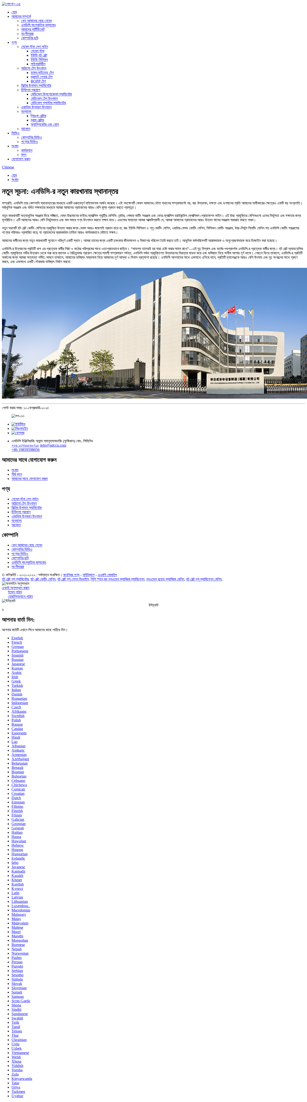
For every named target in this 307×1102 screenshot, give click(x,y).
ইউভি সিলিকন (39, 60)
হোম (14, 12)
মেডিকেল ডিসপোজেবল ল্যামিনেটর (51, 94)
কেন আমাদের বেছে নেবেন (36, 21)
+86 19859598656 (26, 450)
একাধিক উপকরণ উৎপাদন (36, 107)
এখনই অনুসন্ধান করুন (15, 588)
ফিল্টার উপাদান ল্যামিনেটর (36, 86)
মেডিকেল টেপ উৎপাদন (44, 98)
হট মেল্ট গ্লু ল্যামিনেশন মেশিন (204, 579)
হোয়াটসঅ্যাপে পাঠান (20, 596)
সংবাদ (15, 146)
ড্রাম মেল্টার (37, 120)
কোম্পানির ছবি (29, 38)
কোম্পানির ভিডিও (31, 137)
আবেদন (25, 129)
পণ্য (14, 42)
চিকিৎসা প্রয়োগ (30, 90)
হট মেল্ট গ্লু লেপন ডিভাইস (73, 579)
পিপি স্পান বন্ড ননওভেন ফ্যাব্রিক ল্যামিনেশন (117, 579)
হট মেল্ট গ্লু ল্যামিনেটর (15, 579)
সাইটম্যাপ (88, 575)
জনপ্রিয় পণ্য (71, 575)
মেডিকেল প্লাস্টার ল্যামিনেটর (48, 103)
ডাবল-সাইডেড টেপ (42, 73)
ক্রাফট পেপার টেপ (42, 77)
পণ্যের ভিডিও (29, 142)
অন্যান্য (26, 111)
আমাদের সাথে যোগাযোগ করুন (30, 479)
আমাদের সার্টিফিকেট (33, 29)
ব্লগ (23, 155)
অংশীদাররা (27, 34)
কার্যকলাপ (26, 150)
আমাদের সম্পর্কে (21, 16)
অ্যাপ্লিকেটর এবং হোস (45, 124)
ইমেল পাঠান (15, 592)
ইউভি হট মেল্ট (39, 55)
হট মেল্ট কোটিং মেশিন (42, 579)
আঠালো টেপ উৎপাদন (33, 68)
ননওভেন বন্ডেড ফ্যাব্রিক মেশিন (165, 579)
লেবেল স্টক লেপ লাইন (34, 47)
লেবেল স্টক (37, 51)
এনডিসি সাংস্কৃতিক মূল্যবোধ (38, 25)
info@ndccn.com (53, 445)
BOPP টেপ (38, 81)
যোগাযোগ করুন (21, 159)
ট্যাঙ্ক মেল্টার (38, 116)
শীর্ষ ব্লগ (17, 474)
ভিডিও (15, 133)
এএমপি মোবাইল (107, 575)
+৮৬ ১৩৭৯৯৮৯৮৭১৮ (25, 445)
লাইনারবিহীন (38, 64)
